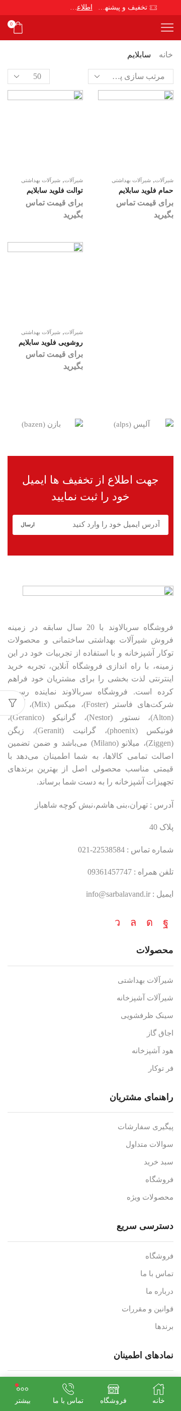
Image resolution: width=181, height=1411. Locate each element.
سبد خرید (158, 1162)
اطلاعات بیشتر (81, 7)
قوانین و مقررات (147, 1309)
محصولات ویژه (150, 1197)
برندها (164, 1326)
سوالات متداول (149, 1144)
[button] (170, 424)
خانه (166, 54)
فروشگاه (159, 1179)
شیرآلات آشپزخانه (145, 998)
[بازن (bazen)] (135, 425)
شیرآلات (73, 180)
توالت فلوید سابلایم (55, 190)
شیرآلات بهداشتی (40, 180)
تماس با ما (156, 1274)
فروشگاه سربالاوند (141, 627)
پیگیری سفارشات (145, 1127)
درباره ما (159, 1291)
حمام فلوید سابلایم (146, 190)
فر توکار (160, 1068)
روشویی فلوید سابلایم (51, 342)
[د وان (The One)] (44, 425)
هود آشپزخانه (152, 1051)
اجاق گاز (160, 1033)
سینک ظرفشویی (147, 1015)
